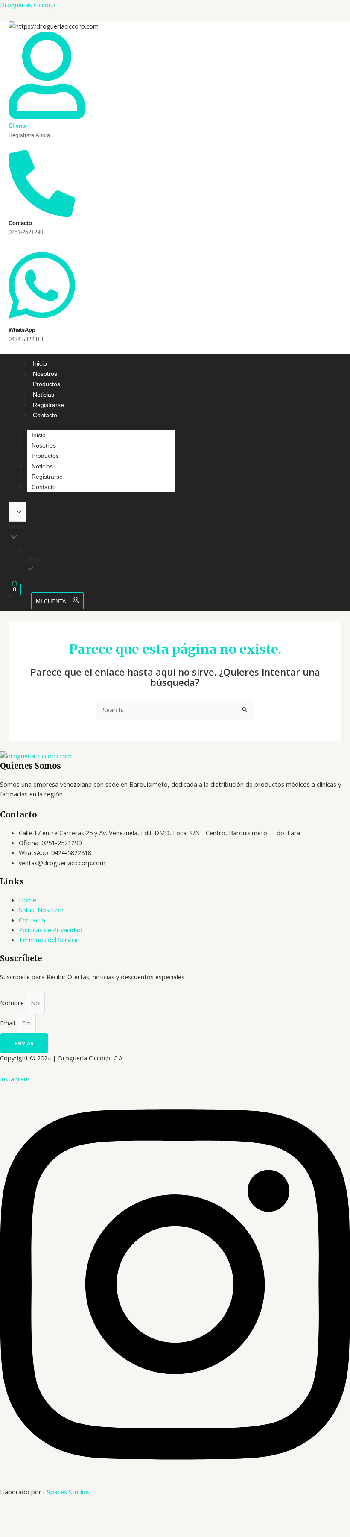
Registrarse (48, 404)
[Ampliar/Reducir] (14, 1515)
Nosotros (45, 373)
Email (8, 1023)
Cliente (18, 126)
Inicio (40, 363)
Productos (46, 384)
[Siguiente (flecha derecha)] (45, 1529)
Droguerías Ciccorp (27, 4)
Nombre (13, 1002)
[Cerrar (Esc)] (106, 1515)
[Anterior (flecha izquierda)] (14, 1529)
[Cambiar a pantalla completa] (45, 1515)
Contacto (45, 415)
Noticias (43, 394)
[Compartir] (75, 1515)
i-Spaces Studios (66, 1491)
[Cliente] (47, 116)
